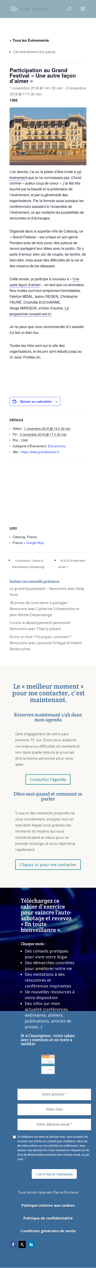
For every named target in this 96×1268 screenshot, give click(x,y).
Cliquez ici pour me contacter (48, 864)
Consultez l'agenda (48, 779)
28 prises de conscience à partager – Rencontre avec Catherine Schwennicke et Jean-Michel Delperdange (44, 608)
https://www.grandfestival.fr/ (40, 452)
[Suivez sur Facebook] (13, 1244)
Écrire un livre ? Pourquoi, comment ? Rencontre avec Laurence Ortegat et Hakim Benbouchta (46, 642)
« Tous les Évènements (29, 40)
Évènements (56, 446)
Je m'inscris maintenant (55, 1174)
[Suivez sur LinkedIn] (31, 1244)
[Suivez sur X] (22, 1244)
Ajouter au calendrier (36, 401)
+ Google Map (34, 542)
